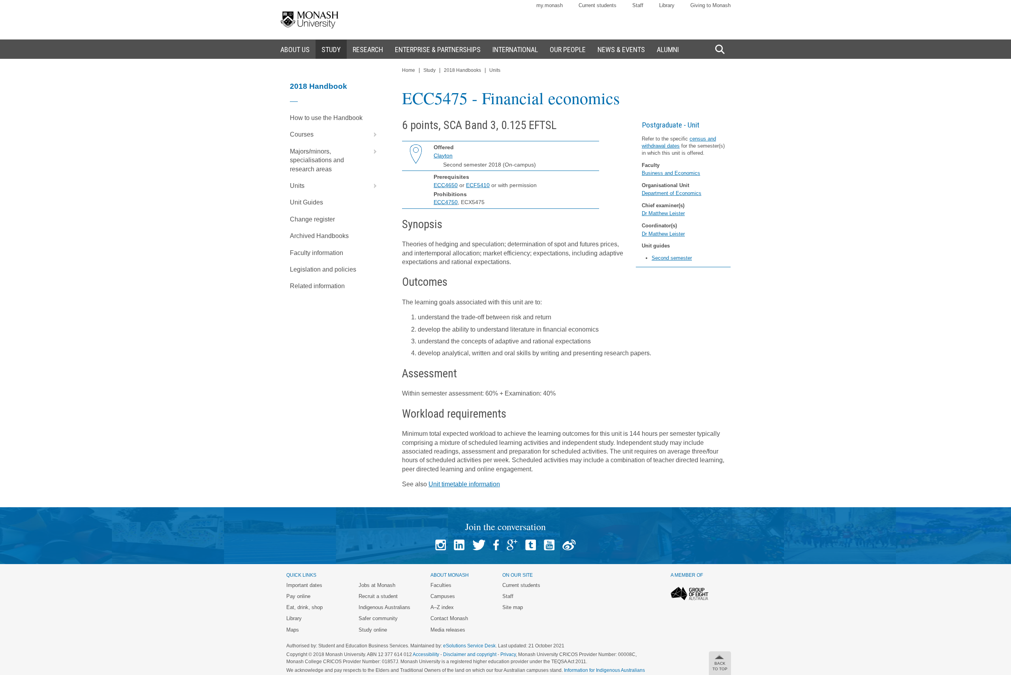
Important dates (304, 585)
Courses (302, 134)
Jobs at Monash (377, 585)
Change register (312, 219)
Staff (637, 5)
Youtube (549, 545)
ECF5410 (478, 185)
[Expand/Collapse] (372, 134)
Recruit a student (378, 596)
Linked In (459, 545)
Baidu (569, 545)
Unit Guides (306, 202)
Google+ (512, 545)
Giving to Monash (710, 5)
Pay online (298, 596)
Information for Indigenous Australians (604, 670)
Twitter (478, 545)
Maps (292, 630)
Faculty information (316, 252)
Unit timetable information (464, 484)
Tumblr (530, 545)
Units (297, 185)
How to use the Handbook (326, 117)
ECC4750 (446, 202)
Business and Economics (671, 173)
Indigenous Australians (384, 607)
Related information (317, 286)
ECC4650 (446, 185)
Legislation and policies (323, 269)
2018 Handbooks (462, 70)
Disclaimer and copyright (469, 654)
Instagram (440, 545)
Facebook (496, 545)
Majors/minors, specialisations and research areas (317, 160)
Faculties (440, 585)
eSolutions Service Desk (469, 646)
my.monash (549, 5)
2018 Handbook (318, 86)
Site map (512, 607)
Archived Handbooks (319, 235)
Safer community (378, 618)
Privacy (508, 654)
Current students (597, 5)
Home (408, 70)
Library (667, 5)
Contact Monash (449, 618)
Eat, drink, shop (304, 607)
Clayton (443, 155)
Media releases (447, 630)
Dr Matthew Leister (663, 213)
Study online (373, 630)
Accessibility (426, 654)
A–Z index (442, 607)
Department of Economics (671, 193)
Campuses (442, 596)
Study (429, 70)
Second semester (672, 258)
